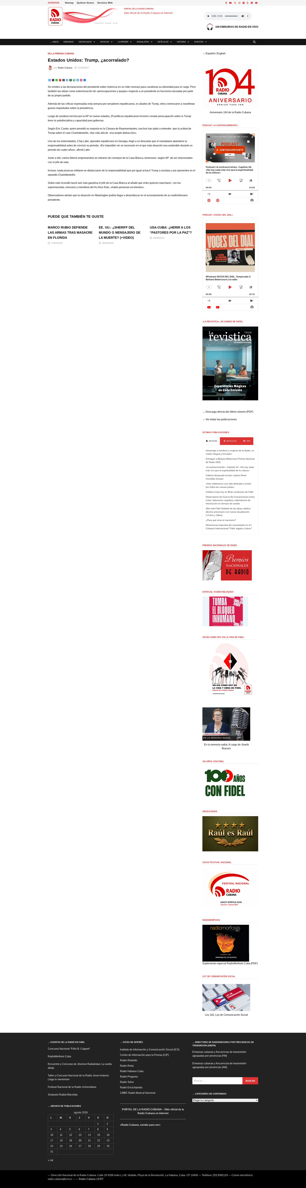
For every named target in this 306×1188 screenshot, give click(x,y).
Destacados (85, 42)
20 (80, 1140)
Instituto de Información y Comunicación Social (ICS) (149, 1049)
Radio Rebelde (128, 1060)
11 (61, 1135)
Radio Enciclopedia (131, 1087)
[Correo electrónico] (256, 2)
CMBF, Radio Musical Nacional (137, 1092)
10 (51, 1135)
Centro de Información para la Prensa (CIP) (144, 1055)
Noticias (104, 42)
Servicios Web (105, 2)
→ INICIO (54, 42)
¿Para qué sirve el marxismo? (221, 520)
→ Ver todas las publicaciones (219, 419)
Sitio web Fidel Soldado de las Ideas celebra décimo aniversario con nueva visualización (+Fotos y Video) (228, 511)
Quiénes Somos (85, 2)
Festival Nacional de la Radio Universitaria (72, 1087)
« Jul (50, 1160)
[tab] (211, 441)
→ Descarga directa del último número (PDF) (227, 411)
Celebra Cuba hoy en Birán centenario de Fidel (229, 492)
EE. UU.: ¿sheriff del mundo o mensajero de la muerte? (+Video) (119, 232)
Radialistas (143, 42)
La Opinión (123, 42)
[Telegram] (252, 2)
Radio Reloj (127, 1065)
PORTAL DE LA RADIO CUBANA (139, 9)
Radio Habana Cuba (131, 1071)
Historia (181, 42)
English (221, 53)
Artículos (162, 42)
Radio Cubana (65, 67)
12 (70, 1135)
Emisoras (69, 42)
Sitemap (69, 2)
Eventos (198, 42)
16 (108, 1135)
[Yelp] (248, 2)
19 (70, 1140)
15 (98, 1135)
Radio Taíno (127, 1082)
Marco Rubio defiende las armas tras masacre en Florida (70, 232)
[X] (235, 2)
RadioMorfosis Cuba (59, 1056)
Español (210, 53)
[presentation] (211, 441)
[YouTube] (230, 2)
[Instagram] (240, 2)
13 (80, 1135)
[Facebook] (226, 2)
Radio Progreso (129, 1076)
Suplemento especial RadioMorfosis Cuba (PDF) (230, 963)
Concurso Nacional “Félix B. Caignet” (69, 1048)
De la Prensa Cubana (61, 53)
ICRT (100, 1179)
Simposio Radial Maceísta (62, 1094)
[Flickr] (244, 2)
